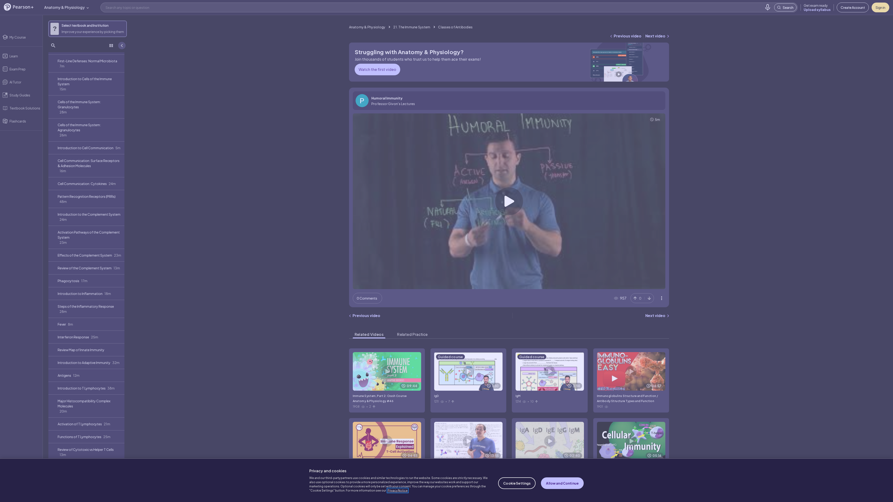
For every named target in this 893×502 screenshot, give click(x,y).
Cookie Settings (516, 483)
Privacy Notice (398, 490)
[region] (446, 480)
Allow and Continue (562, 483)
